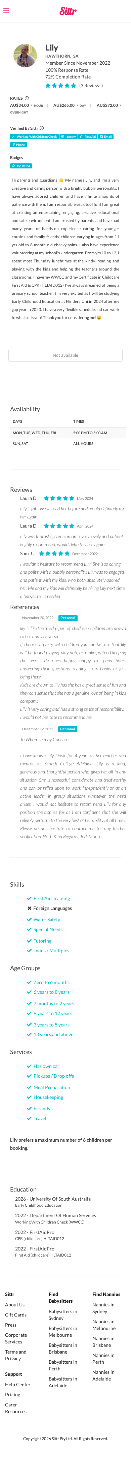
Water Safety (46, 919)
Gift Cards (16, 1315)
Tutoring (41, 941)
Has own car (45, 1066)
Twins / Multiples (50, 950)
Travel (39, 1118)
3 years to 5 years (51, 1024)
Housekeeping (47, 1097)
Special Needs (47, 929)
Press (10, 1325)
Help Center (18, 1384)
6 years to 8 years (51, 992)
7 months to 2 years (53, 1003)
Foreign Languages (51, 908)
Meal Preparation (51, 1087)
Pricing (12, 1394)
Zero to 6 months (51, 982)
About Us (15, 1304)
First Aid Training (51, 898)
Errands (41, 1108)
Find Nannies (106, 1294)
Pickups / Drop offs (53, 1076)
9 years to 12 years (52, 1013)
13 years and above (52, 1034)
